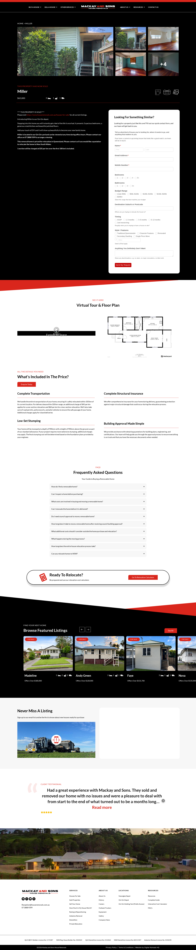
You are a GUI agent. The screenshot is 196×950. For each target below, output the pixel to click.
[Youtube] (30, 898)
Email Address (125, 155)
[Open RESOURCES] (144, 7)
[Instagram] (26, 898)
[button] (82, 629)
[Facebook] (23, 898)
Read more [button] (102, 807)
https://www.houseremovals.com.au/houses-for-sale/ (48, 115)
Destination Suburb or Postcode (129, 204)
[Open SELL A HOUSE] (56, 7)
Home (20, 23)
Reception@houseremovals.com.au (36, 905)
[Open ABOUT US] (129, 7)
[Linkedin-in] (33, 898)
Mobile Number (126, 165)
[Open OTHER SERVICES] (75, 7)
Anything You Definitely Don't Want (130, 248)
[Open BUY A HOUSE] (40, 7)
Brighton (56, 334)
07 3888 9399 (27, 907)
